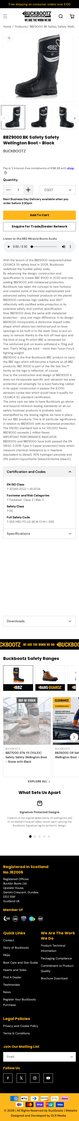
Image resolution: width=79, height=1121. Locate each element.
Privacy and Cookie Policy (20, 1026)
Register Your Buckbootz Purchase (19, 1002)
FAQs (6, 955)
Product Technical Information (53, 948)
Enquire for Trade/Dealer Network (39, 226)
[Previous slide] (5, 737)
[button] (5, 16)
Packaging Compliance (56, 958)
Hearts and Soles (14, 970)
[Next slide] (74, 737)
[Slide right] (75, 118)
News (7, 992)
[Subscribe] (71, 1057)
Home (7, 26)
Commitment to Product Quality (57, 968)
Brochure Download (54, 978)
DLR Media (58, 1115)
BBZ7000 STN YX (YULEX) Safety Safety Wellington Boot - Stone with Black (26, 757)
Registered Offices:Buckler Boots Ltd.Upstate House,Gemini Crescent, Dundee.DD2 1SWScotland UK (21, 890)
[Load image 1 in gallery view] (13, 117)
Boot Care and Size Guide (20, 962)
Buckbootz (55, 1110)
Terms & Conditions (16, 1033)
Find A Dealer (12, 977)
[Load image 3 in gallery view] (66, 117)
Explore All (37, 781)
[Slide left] (4, 118)
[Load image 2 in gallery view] (39, 117)
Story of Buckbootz (16, 947)
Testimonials (11, 985)
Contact (8, 940)
